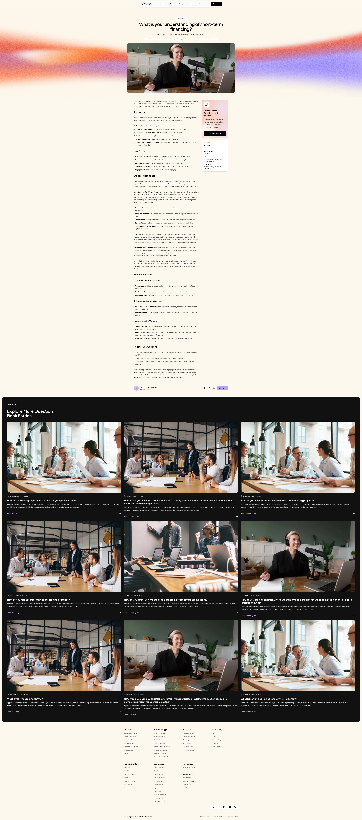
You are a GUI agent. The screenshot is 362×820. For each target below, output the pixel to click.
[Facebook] (204, 388)
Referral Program (217, 740)
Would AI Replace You (190, 733)
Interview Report (129, 740)
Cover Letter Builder (189, 736)
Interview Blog (187, 777)
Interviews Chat (129, 781)
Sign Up (221, 388)
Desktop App (128, 750)
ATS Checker (187, 743)
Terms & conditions (219, 817)
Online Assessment (160, 736)
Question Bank (188, 774)
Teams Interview (159, 774)
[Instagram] (209, 388)
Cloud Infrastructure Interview (163, 757)
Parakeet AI (128, 788)
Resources (190, 4)
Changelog (215, 743)
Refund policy (204, 817)
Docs (201, 4)
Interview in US (159, 798)
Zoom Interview (159, 767)
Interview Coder (129, 774)
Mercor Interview (159, 743)
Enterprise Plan (129, 743)
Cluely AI (127, 767)
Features (171, 4)
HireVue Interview (159, 740)
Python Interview (159, 777)
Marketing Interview (160, 753)
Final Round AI (129, 771)
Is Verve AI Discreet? (189, 767)
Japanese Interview (160, 788)
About (214, 733)
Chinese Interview (160, 794)
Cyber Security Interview (162, 746)
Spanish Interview (160, 791)
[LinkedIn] (214, 388)
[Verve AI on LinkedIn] (235, 807)
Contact (214, 736)
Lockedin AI (128, 784)
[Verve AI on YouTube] (230, 807)
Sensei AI (127, 777)
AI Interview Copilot (130, 733)
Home (162, 4)
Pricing (181, 4)
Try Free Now (214, 133)
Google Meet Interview (161, 771)
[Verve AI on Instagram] (224, 807)
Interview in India (159, 801)
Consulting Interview (160, 750)
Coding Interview (159, 733)
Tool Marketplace (188, 750)
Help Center (187, 788)
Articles (185, 771)
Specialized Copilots (131, 746)
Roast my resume (188, 740)
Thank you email (188, 746)
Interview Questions (189, 781)
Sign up (215, 4)
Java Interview (158, 784)
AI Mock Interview (130, 736)
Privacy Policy (216, 746)
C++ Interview (158, 781)
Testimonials (187, 784)
